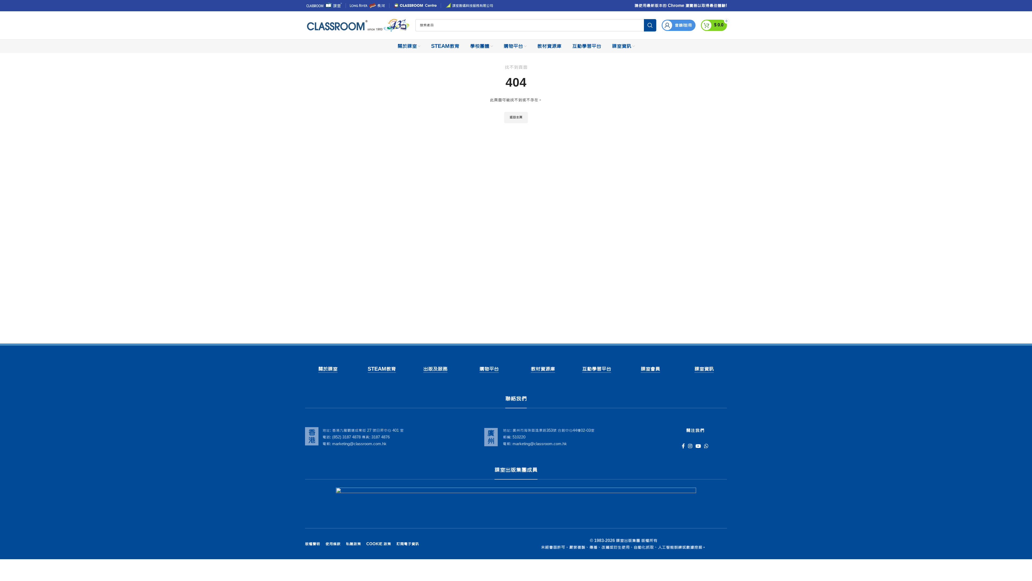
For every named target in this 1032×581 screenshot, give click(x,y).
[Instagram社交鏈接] (690, 446)
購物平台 (489, 369)
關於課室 (328, 369)
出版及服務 (435, 369)
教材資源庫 (543, 369)
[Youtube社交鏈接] (698, 446)
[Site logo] (357, 25)
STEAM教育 (382, 369)
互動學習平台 (596, 369)
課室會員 (650, 369)
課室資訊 (704, 369)
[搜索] (650, 25)
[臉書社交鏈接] (683, 446)
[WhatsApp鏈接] (706, 446)
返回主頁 (516, 117)
